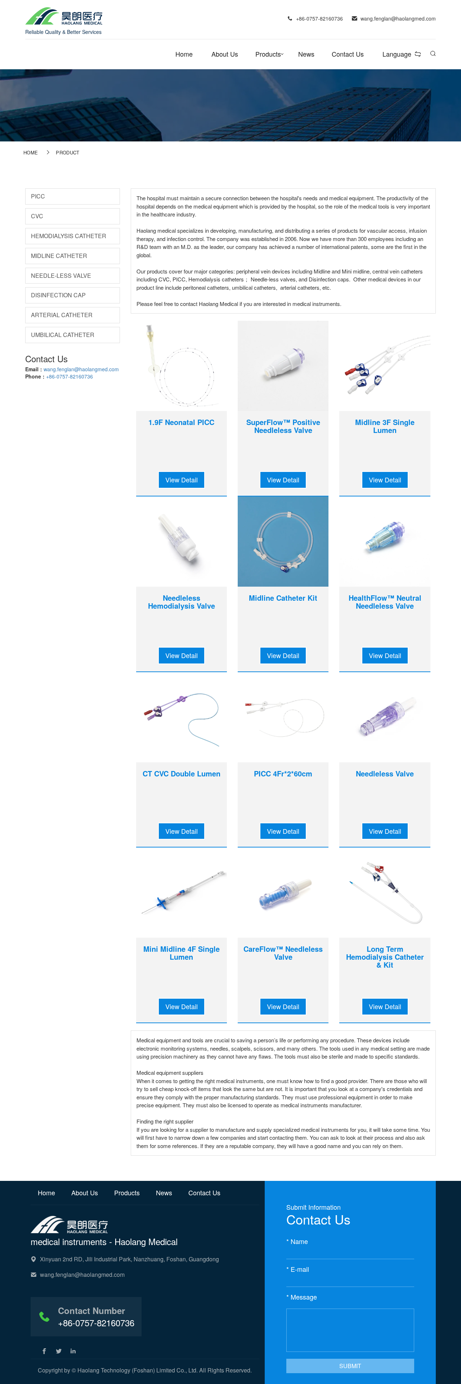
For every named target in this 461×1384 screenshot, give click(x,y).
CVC (37, 216)
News (306, 53)
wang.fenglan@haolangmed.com (81, 369)
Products (268, 53)
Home (184, 53)
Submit (350, 1366)
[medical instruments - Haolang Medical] (63, 15)
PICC (38, 196)
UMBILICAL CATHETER (62, 334)
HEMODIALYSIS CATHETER (68, 236)
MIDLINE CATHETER (59, 255)
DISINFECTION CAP (58, 295)
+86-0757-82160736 (69, 376)
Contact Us (348, 53)
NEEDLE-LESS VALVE (61, 275)
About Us (224, 53)
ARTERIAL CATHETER (62, 315)
